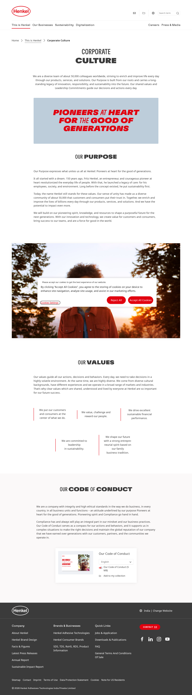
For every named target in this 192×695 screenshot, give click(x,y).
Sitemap (16, 679)
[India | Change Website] (153, 13)
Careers (153, 25)
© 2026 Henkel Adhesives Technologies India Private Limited (43, 688)
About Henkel (20, 633)
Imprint (37, 679)
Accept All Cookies (141, 300)
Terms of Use (51, 679)
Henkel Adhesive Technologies (71, 633)
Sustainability (64, 25)
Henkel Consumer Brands (68, 639)
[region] (97, 292)
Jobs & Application (106, 633)
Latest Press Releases (24, 653)
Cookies (95, 679)
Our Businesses (42, 25)
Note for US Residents (113, 679)
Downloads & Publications (110, 639)
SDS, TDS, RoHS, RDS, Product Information (71, 648)
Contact (148, 627)
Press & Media (170, 25)
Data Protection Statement (74, 679)
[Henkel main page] (21, 11)
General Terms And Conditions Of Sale (113, 655)
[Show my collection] (143, 13)
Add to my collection (114, 575)
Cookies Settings (49, 302)
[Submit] (177, 13)
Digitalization (85, 25)
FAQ (97, 646)
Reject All (116, 300)
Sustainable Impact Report (28, 666)
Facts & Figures (21, 646)
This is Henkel (21, 25)
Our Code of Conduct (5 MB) (116, 568)
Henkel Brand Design (24, 639)
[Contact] (134, 13)
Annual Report (20, 660)
